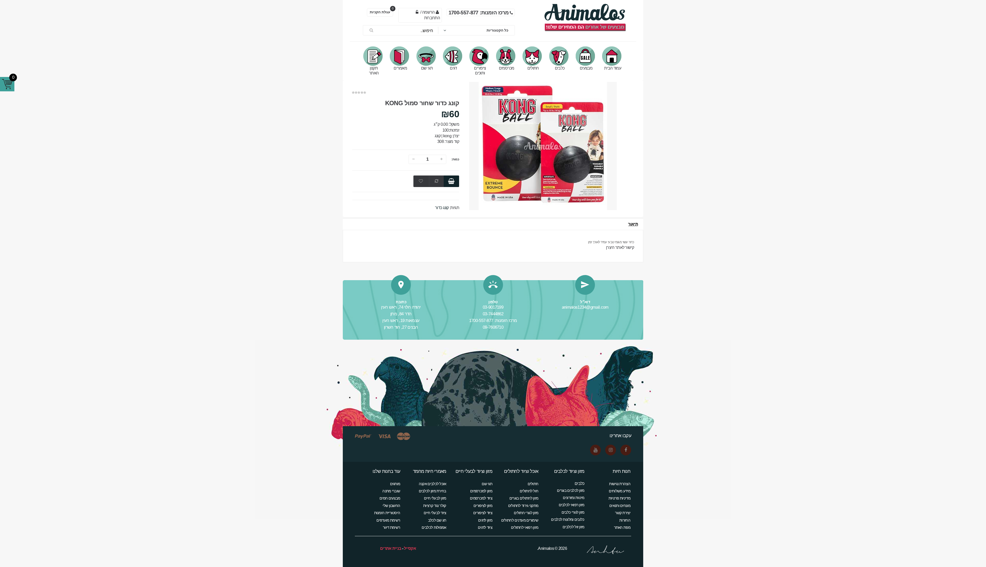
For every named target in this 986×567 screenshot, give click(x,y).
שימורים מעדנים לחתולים (519, 520)
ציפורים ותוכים (480, 70)
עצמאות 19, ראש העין (400, 320)
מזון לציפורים (482, 505)
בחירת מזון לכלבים (432, 491)
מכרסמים (506, 68)
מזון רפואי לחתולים (524, 527)
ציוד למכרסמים (481, 498)
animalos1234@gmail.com (585, 307)
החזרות (624, 520)
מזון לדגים (485, 520)
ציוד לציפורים (482, 513)
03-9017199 (493, 307)
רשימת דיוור (391, 527)
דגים (453, 68)
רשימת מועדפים (388, 520)
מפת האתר (622, 527)
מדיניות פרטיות (619, 498)
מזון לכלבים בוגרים (570, 490)
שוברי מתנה (391, 491)
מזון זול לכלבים (573, 527)
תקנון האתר (373, 70)
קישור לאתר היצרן (620, 247)
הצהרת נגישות (619, 484)
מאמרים (400, 68)
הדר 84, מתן (400, 313)
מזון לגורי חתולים (526, 513)
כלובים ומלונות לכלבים (567, 519)
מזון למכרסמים (481, 491)
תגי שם (427, 68)
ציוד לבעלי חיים (435, 513)
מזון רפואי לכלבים (571, 505)
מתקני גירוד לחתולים (523, 505)
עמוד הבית (612, 68)
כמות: (455, 159)
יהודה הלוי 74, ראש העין (401, 307)
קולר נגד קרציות (434, 505)
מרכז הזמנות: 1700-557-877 (493, 320)
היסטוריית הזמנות (387, 513)
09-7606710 (493, 327)
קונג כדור (442, 208)
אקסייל (410, 548)
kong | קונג (443, 136)
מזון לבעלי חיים (435, 498)
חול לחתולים (529, 491)
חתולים (533, 68)
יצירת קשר (622, 513)
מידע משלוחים (619, 491)
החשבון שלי (391, 505)
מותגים (395, 484)
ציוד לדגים (485, 527)
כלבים (560, 68)
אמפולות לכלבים (434, 527)
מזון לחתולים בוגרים (523, 498)
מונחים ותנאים (619, 505)
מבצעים (586, 68)
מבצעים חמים (390, 498)
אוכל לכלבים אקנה (432, 484)
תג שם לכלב (437, 520)
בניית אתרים (390, 548)
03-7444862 (493, 313)
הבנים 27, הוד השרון (401, 327)
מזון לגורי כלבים (573, 512)
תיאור (633, 224)
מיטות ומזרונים (573, 497)
